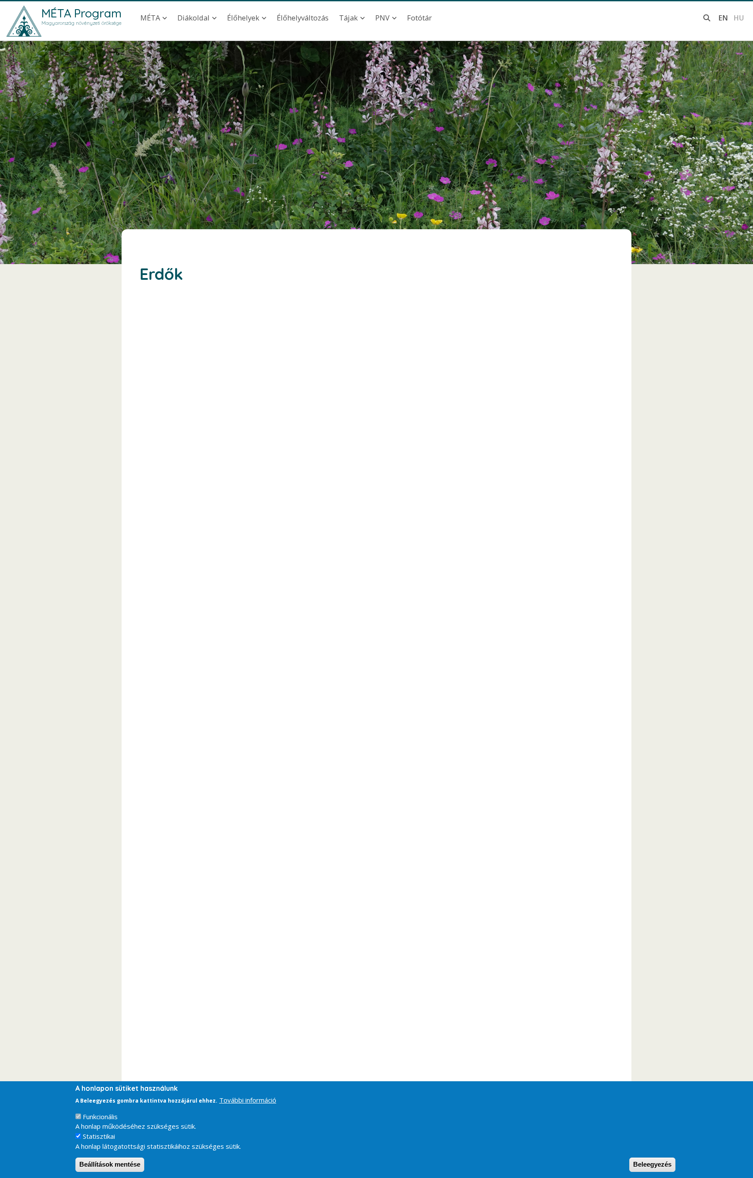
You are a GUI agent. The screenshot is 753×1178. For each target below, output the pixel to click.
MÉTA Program (81, 13)
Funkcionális (100, 1116)
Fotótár (419, 18)
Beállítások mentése (109, 1164)
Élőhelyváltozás (303, 18)
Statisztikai (99, 1136)
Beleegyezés (652, 1164)
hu (738, 18)
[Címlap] (24, 21)
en (723, 18)
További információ (247, 1100)
